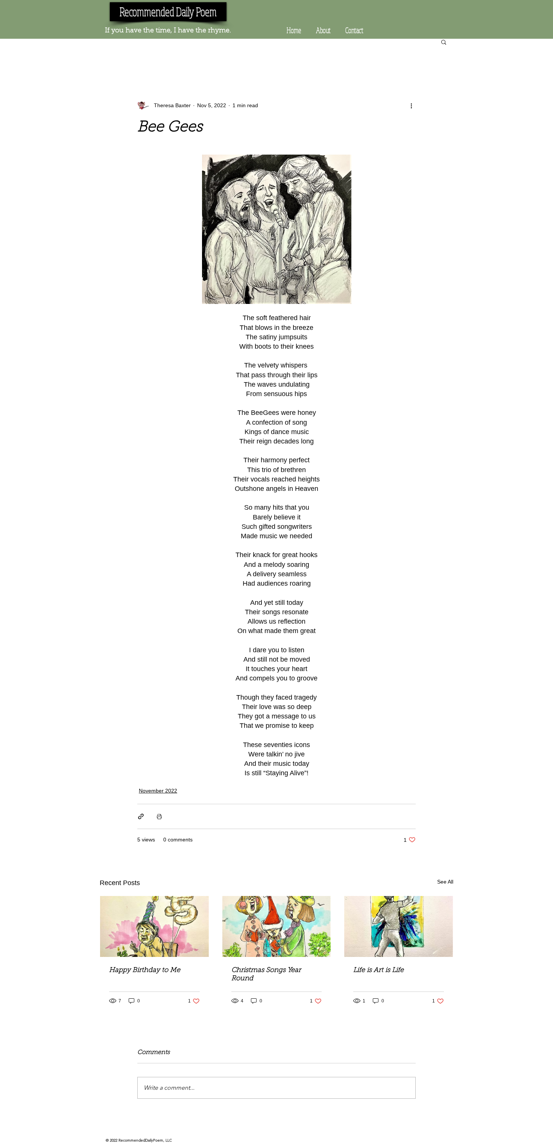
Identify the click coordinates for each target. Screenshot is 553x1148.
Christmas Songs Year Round (266, 974)
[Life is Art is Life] (398, 926)
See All (445, 882)
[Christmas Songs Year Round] (276, 926)
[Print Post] (159, 816)
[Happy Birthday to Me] (154, 926)
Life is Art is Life (378, 970)
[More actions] (411, 105)
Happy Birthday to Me (144, 970)
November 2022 (158, 791)
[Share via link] (140, 816)
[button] (443, 42)
